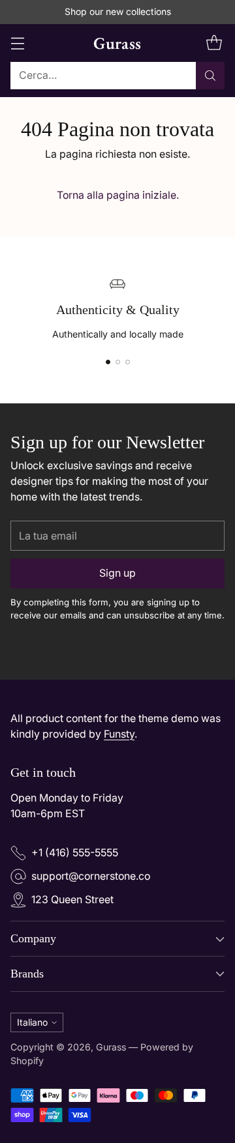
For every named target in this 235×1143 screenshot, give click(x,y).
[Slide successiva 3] (127, 362)
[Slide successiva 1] (108, 362)
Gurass (111, 1046)
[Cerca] (210, 75)
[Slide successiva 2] (118, 362)
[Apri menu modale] (17, 42)
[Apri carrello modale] (213, 42)
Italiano (32, 1022)
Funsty (119, 734)
